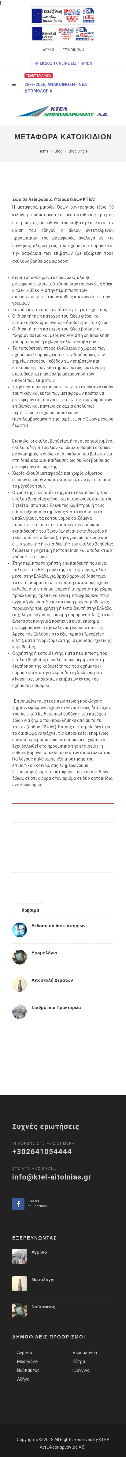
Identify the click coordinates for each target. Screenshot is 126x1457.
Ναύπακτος (43, 1306)
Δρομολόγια (44, 952)
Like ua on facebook (18, 1204)
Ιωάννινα (81, 1370)
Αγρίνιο (39, 1252)
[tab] (30, 910)
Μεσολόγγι (42, 1279)
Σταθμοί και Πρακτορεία (56, 1007)
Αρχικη (49, 50)
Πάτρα (78, 1361)
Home (43, 151)
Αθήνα (23, 1379)
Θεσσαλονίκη (85, 1352)
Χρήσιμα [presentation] (30, 910)
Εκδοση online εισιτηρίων (58, 925)
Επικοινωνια (74, 50)
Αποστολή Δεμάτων (52, 980)
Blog (58, 151)
